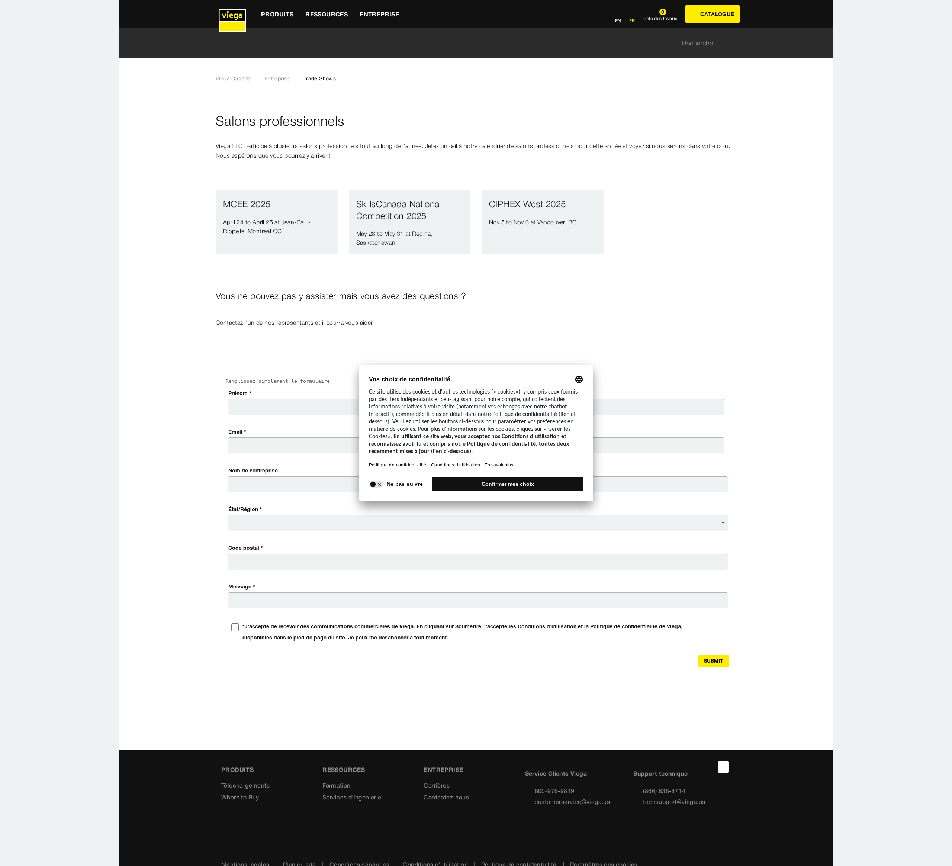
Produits (237, 769)
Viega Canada (233, 78)
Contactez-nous (446, 797)
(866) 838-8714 (664, 791)
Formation (336, 785)
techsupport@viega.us (674, 801)
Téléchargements (245, 785)
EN (618, 20)
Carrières (437, 785)
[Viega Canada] (232, 14)
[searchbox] (470, 43)
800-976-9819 (555, 791)
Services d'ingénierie (351, 797)
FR (631, 20)
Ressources (343, 769)
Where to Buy (240, 797)
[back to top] (723, 767)
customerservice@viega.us (572, 801)
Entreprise (277, 78)
